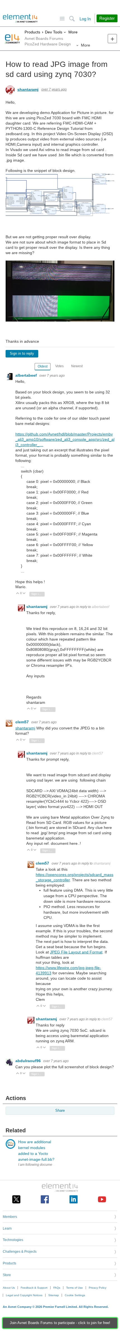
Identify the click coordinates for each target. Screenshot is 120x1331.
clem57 (22, 722)
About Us (9, 1287)
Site (62, 19)
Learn (7, 1228)
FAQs (56, 1287)
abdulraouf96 (28, 1061)
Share (60, 1111)
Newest (77, 366)
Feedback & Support (34, 1287)
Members (10, 1216)
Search (72, 19)
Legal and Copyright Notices (24, 1295)
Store (7, 1275)
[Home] (20, 18)
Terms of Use (74, 1287)
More (73, 32)
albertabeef (26, 375)
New (112, 38)
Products (32, 32)
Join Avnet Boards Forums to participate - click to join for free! (60, 1323)
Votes (59, 366)
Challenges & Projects (20, 1251)
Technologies (13, 1240)
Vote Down (24, 593)
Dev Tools (53, 32)
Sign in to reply (22, 354)
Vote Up (17, 593)
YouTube (102, 1199)
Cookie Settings (75, 1295)
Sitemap (53, 1295)
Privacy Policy (97, 1287)
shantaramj (28, 89)
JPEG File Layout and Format (76, 952)
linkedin (73, 1199)
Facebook (45, 1199)
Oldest (42, 366)
